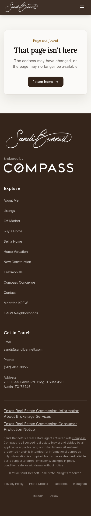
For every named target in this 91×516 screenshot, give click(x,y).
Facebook (61, 483)
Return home (42, 82)
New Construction (17, 262)
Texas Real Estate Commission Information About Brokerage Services (41, 413)
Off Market (12, 221)
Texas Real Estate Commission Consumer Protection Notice (40, 426)
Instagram (80, 483)
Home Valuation (16, 252)
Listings (9, 211)
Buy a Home (13, 231)
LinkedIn (37, 496)
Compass (79, 438)
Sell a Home (13, 241)
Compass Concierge (19, 282)
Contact (10, 293)
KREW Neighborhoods (21, 313)
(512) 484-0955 (16, 367)
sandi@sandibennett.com (23, 349)
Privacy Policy (14, 483)
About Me (11, 200)
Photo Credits (38, 483)
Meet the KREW (16, 303)
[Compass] (38, 168)
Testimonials (13, 272)
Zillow (54, 496)
